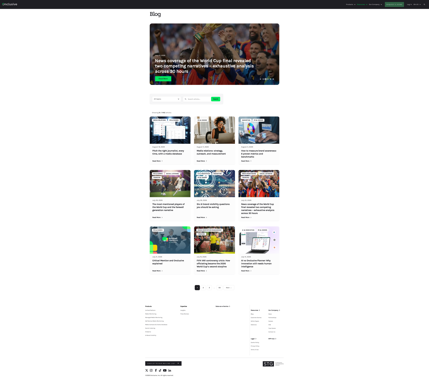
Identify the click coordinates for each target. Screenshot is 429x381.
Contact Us (271, 332)
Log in (409, 4)
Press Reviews (184, 314)
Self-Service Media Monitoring (154, 321)
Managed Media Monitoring (153, 317)
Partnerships (272, 317)
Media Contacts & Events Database (156, 324)
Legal (253, 339)
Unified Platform (150, 310)
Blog (252, 314)
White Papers (255, 321)
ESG (269, 324)
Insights (182, 310)
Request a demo (394, 4)
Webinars (254, 324)
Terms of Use (255, 349)
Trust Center (272, 328)
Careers (270, 321)
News (270, 314)
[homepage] (15, 4)
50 (220, 288)
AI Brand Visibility (150, 335)
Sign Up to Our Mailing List (161, 363)
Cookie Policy (255, 342)
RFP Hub (271, 339)
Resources (361, 4)
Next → (229, 288)
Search (215, 99)
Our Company (374, 4)
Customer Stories (256, 317)
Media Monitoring (150, 314)
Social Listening (150, 328)
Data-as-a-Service (222, 306)
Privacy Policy (255, 346)
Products (349, 4)
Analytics (148, 332)
